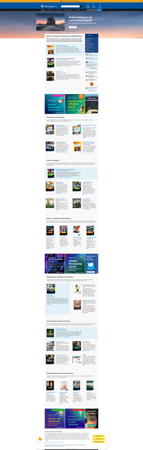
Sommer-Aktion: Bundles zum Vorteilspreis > (70, 1)
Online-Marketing (77, 9)
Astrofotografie (86, 199)
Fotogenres (87, 41)
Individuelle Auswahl (99, 441)
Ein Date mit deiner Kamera (61, 45)
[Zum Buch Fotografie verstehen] (50, 129)
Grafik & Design (50, 9)
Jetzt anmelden (73, 27)
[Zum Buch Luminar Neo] (63, 230)
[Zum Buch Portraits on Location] (50, 346)
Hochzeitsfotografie (50, 392)
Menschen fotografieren (61, 329)
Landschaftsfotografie (87, 182)
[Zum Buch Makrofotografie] (50, 186)
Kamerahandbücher (89, 43)
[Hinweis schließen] (141, 1)
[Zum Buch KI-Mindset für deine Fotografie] (77, 305)
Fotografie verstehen (60, 125)
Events (99, 9)
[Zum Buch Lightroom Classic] (50, 230)
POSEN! (84, 355)
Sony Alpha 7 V (59, 71)
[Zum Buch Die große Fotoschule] (50, 146)
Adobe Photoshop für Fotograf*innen (91, 238)
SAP (83, 9)
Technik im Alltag (58, 9)
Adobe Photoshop (77, 237)
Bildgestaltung (50, 295)
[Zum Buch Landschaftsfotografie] (77, 186)
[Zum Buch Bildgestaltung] (51, 289)
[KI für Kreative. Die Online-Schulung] (55, 264)
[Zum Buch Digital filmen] (76, 385)
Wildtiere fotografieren (60, 199)
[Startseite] (49, 6)
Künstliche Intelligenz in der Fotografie (90, 48)
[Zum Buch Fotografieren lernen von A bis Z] (77, 129)
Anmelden (100, 3)
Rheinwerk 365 (91, 9)
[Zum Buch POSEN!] (77, 359)
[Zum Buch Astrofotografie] (77, 203)
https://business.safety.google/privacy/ (57, 446)
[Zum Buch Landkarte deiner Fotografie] (77, 289)
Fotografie (43, 9)
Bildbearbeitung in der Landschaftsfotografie (65, 58)
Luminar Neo (62, 237)
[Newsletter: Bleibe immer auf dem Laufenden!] (91, 264)
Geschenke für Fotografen (90, 50)
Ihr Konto (87, 3)
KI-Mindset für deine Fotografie (89, 300)
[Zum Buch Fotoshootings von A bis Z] (50, 359)
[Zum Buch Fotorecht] (90, 385)
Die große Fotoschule (60, 142)
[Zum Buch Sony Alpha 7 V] (50, 76)
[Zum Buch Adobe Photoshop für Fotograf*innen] (90, 230)
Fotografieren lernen (89, 38)
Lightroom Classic (50, 237)
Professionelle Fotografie (90, 44)
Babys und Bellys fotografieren (63, 393)
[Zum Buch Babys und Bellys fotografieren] (64, 385)
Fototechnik (88, 40)
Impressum (68, 448)
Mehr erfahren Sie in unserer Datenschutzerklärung (54, 442)
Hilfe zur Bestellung (91, 88)
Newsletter (92, 3)
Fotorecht (89, 392)
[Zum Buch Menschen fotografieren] (50, 333)
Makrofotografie (59, 182)
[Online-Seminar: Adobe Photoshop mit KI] (75, 264)
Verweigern (83, 437)
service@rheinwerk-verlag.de (92, 91)
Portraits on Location (60, 341)
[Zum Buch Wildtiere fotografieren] (50, 203)
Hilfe (96, 3)
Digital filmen (76, 392)
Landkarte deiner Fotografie (89, 285)
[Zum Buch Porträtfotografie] (77, 346)
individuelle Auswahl (72, 437)
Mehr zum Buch (68, 65)
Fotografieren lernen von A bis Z (89, 126)
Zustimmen (66, 434)
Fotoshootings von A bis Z (61, 355)
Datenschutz (74, 448)
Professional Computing (68, 9)
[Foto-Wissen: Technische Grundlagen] (91, 418)
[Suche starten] (81, 6)
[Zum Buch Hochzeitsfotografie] (50, 385)
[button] (63, 32)
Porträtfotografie (86, 341)
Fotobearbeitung (88, 46)
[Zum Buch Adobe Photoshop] (76, 230)
